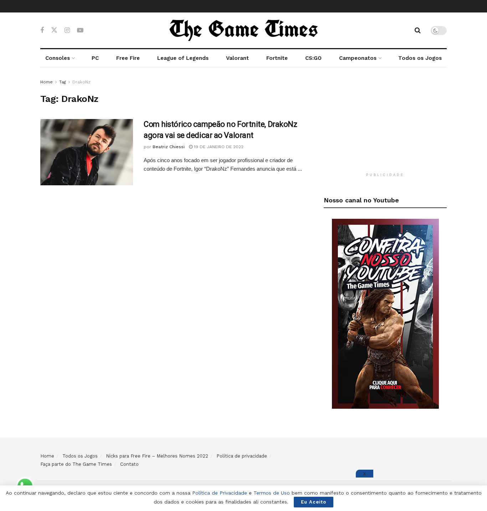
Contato (129, 464)
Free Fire (128, 58)
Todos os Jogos (420, 58)
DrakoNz (81, 81)
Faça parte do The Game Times (76, 464)
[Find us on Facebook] (42, 30)
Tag (62, 81)
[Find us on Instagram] (67, 30)
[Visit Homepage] (243, 30)
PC (95, 58)
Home (46, 81)
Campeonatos (357, 58)
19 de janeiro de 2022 (218, 146)
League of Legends (183, 58)
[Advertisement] (385, 122)
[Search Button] (418, 30)
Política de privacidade (241, 456)
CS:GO (313, 58)
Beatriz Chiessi (169, 146)
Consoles (57, 58)
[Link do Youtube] (385, 313)
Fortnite (277, 58)
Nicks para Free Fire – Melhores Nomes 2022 (157, 456)
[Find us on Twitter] (54, 30)
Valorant (237, 58)
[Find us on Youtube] (80, 30)
